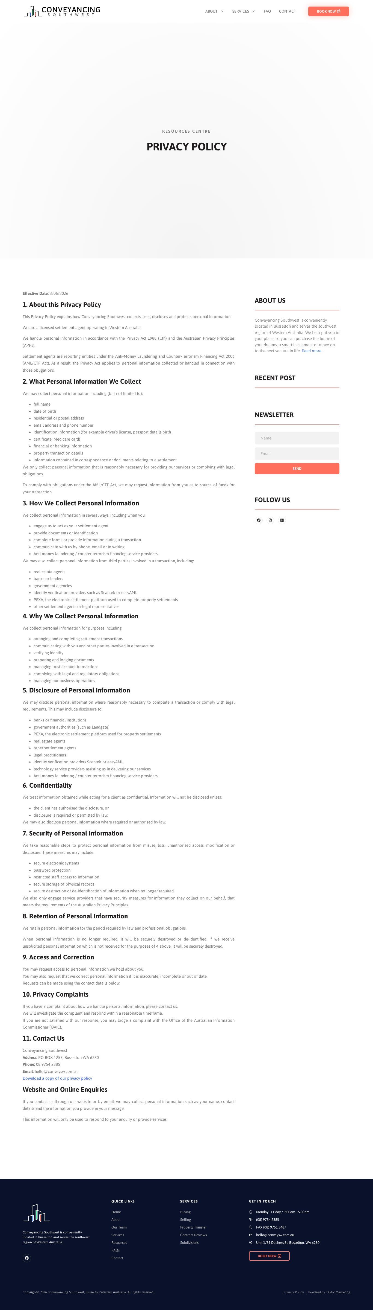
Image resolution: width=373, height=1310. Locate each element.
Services (240, 11)
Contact (287, 11)
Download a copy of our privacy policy (57, 1078)
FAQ (267, 11)
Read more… (313, 350)
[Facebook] (27, 1258)
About (211, 11)
